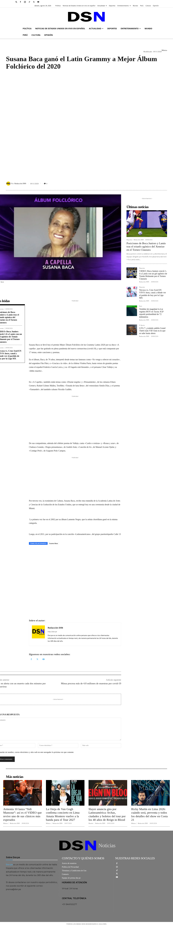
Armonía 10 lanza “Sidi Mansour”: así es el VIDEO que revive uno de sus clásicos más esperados (22, 814)
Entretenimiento (123, 6)
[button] (16, 2)
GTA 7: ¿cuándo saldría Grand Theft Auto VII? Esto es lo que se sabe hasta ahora (152, 330)
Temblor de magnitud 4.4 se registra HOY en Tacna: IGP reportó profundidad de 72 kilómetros (151, 313)
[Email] (56, 551)
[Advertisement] (86, 122)
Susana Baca (53, 543)
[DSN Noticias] (86, 16)
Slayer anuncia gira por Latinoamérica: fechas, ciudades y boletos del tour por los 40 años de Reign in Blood (107, 814)
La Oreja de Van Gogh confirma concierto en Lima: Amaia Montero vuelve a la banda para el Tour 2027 (63, 814)
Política (58, 6)
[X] (34, 2)
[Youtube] (38, 2)
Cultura (148, 6)
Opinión (156, 6)
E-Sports (142, 325)
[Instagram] (25, 2)
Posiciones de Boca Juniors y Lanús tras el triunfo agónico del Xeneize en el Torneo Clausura (146, 246)
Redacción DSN (20, 183)
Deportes (112, 6)
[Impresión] (50, 551)
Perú (141, 6)
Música (164, 50)
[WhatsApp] (44, 551)
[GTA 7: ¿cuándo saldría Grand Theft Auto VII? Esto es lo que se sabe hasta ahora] (132, 330)
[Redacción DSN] (8, 184)
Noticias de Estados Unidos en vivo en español (79, 6)
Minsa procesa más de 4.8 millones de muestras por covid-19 (91, 683)
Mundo (135, 6)
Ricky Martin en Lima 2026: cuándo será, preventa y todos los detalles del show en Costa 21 (149, 814)
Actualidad (101, 6)
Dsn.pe (9, 864)
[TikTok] (29, 2)
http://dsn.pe (52, 632)
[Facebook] (20, 2)
